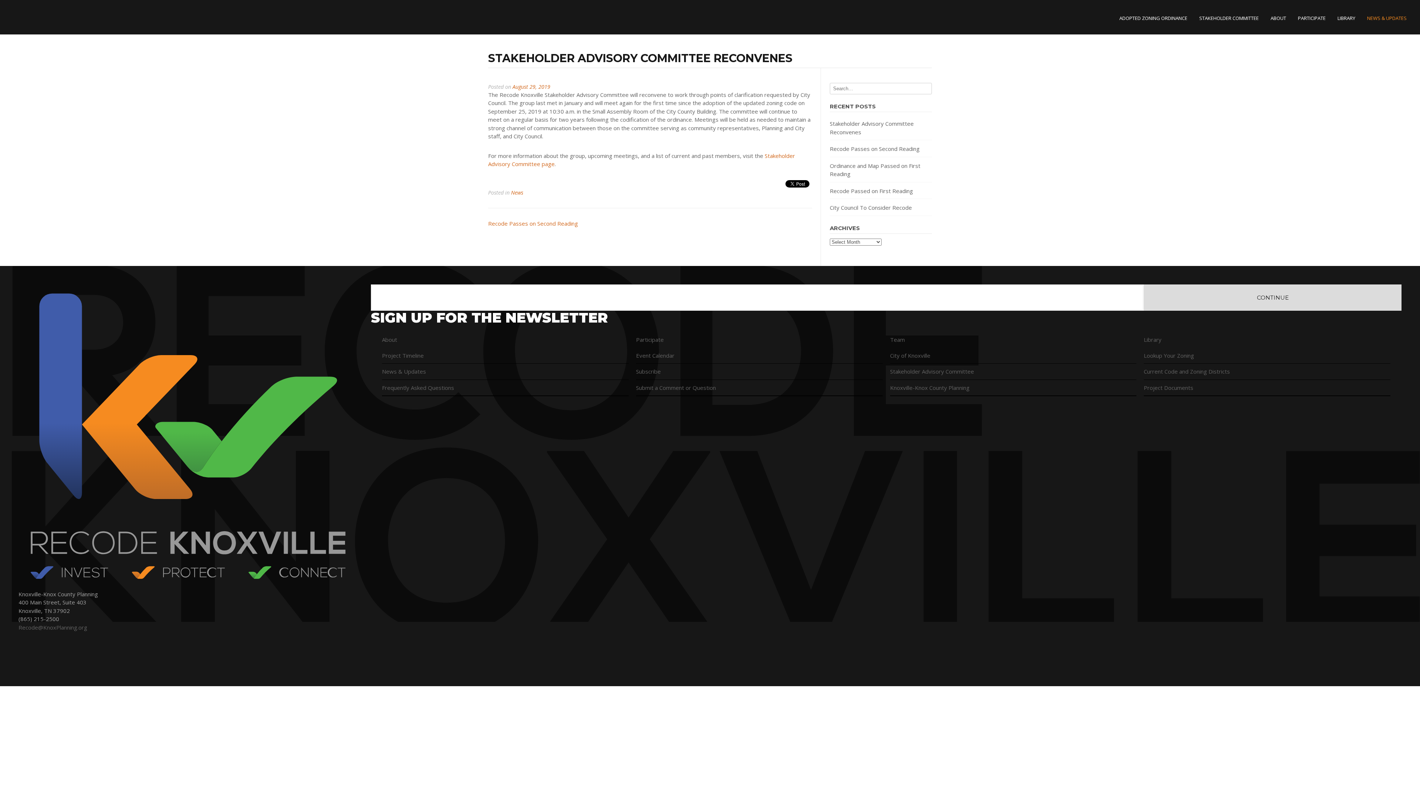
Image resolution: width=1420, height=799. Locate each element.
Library (1346, 18)
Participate (1312, 18)
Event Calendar (655, 355)
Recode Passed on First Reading (871, 191)
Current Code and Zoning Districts (1187, 371)
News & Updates (1387, 18)
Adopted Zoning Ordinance (1153, 18)
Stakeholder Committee (1229, 18)
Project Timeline (403, 355)
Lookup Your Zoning (1169, 355)
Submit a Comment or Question (676, 387)
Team (897, 339)
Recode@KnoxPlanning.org (52, 627)
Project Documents (1168, 387)
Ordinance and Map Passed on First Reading (875, 170)
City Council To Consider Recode (871, 207)
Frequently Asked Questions (418, 387)
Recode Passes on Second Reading (533, 223)
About (1278, 18)
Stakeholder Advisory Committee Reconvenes (872, 128)
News (517, 192)
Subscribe (648, 371)
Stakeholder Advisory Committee (932, 371)
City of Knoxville (910, 355)
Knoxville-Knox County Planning (930, 387)
